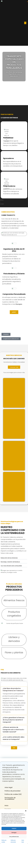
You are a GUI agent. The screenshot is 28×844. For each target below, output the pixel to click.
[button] (26, 810)
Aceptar (14, 828)
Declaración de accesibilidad (10, 798)
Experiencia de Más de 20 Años (14, 250)
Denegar (14, 832)
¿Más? (14, 312)
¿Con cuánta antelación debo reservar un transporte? (13, 738)
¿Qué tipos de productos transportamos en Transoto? (13, 689)
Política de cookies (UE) (13, 794)
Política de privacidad (12, 791)
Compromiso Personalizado (14, 294)
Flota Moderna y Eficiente (14, 274)
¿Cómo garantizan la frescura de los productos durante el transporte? (13, 720)
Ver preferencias (14, 836)
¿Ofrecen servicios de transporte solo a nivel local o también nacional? (13, 729)
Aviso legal (8, 787)
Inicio (6, 806)
